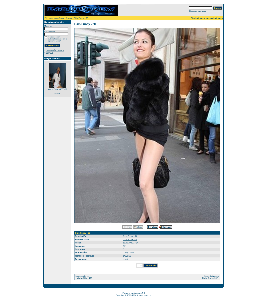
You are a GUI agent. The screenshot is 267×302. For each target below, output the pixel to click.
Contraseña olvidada (55, 50)
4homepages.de (144, 295)
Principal (48, 18)
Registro (49, 52)
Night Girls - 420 (84, 278)
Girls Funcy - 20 (130, 239)
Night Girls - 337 (210, 278)
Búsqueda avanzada (197, 11)
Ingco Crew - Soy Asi (63, 18)
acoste (126, 259)
